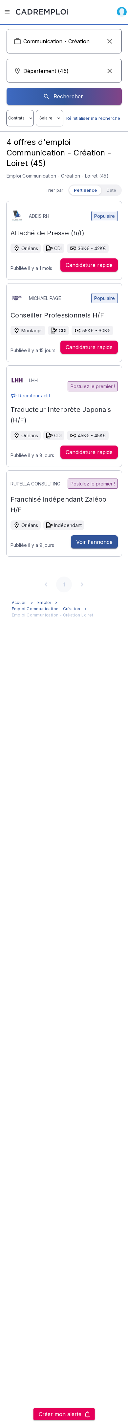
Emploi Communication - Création (46, 608)
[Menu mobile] (7, 12)
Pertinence (85, 190)
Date (111, 190)
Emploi (44, 602)
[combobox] (64, 41)
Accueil (19, 602)
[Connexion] (122, 11)
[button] (110, 41)
